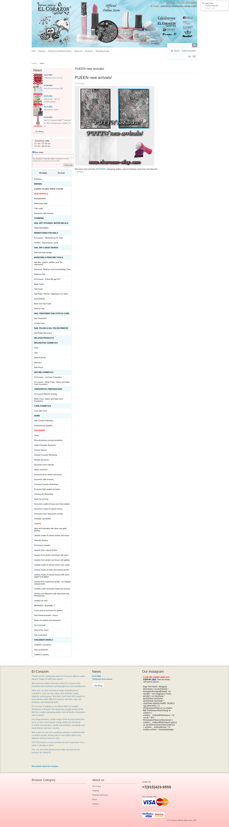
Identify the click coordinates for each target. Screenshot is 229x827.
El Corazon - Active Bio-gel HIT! (47, 279)
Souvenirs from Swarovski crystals (48, 514)
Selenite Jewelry (41, 540)
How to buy (96, 786)
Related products (44, 338)
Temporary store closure (53, 78)
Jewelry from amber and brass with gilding (52, 560)
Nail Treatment (40, 318)
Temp (36, 435)
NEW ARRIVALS (41, 194)
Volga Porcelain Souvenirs (45, 445)
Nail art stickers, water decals (51, 223)
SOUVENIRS (39, 430)
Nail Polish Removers (43, 333)
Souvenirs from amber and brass (48, 474)
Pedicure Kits (39, 274)
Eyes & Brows (40, 357)
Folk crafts (38, 208)
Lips (36, 353)
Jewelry (37, 523)
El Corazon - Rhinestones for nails (48, 238)
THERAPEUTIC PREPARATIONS (48, 389)
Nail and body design (43, 252)
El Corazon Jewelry (42, 545)
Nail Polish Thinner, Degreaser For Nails (51, 294)
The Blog (39, 131)
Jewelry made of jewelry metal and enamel (52, 589)
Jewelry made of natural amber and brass (51, 535)
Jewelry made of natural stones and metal (51, 565)
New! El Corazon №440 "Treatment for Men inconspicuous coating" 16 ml (57, 123)
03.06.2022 (48, 117)
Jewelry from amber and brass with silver (51, 555)
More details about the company (45, 766)
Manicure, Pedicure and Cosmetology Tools (52, 269)
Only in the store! (41, 630)
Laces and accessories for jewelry (48, 610)
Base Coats (39, 284)
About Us (78, 51)
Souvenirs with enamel (43, 213)
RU (189, 56)
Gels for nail (39, 308)
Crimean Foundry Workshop (46, 484)
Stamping (39, 218)
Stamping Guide (102, 51)
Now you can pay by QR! (53, 88)
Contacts (89, 51)
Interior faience (40, 450)
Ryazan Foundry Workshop (45, 455)
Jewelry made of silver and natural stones (51, 570)
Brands (38, 184)
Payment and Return (100, 795)
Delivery (41, 51)
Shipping (95, 791)
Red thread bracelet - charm (46, 615)
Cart (206, 3)
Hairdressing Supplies (43, 425)
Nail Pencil (38, 367)
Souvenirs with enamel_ (44, 479)
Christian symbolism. (43, 519)
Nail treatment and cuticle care (51, 313)
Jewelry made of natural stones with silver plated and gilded (51, 576)
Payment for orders (51, 110)
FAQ (33, 51)
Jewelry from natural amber (45, 550)
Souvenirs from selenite (44, 465)
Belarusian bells (40, 203)
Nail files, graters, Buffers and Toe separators (48, 263)
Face (36, 348)
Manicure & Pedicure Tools (48, 257)
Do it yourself (39, 625)
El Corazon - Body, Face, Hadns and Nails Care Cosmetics (51, 383)
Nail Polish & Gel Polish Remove (51, 328)
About (94, 800)
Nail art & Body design (46, 248)
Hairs (37, 416)
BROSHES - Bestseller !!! (44, 605)
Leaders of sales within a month (48, 189)
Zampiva (37, 179)
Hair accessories (41, 650)
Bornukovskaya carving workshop (48, 440)
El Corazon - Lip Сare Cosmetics (48, 377)
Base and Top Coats (42, 304)
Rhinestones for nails (46, 233)
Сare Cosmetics (42, 406)
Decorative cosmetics (46, 343)
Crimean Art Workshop (43, 494)
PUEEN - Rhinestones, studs (46, 243)
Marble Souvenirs (41, 460)
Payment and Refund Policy (59, 51)
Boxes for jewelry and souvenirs (47, 620)
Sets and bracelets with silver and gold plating (50, 529)
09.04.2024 (48, 96)
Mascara (37, 362)
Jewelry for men (41, 601)
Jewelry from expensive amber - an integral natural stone (52, 583)
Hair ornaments (40, 635)
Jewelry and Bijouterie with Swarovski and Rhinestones (51, 595)
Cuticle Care (39, 323)
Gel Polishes (39, 299)
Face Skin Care (40, 411)
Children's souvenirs (42, 645)
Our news (38, 152)
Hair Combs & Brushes (43, 421)
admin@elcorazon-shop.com (178, 6)
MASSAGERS (40, 199)
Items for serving (41, 499)
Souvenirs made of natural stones (48, 509)
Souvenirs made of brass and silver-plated (52, 504)
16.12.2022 (48, 107)
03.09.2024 (48, 86)
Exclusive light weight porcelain (47, 489)
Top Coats (38, 289)
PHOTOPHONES (41, 228)
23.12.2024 (48, 75)
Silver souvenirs (40, 470)
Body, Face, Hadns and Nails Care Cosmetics (48, 400)
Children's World (43, 640)
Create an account (189, 51)
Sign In (176, 51)
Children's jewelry (41, 654)
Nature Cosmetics (43, 372)
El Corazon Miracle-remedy (45, 394)
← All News (79, 172)
